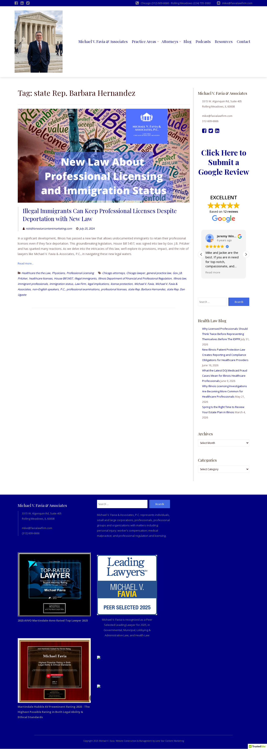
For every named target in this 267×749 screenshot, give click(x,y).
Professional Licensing (80, 273)
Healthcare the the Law (35, 273)
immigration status (61, 284)
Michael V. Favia (144, 284)
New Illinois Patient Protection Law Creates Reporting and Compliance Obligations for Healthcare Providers (225, 355)
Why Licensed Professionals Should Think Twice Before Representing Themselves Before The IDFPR (225, 334)
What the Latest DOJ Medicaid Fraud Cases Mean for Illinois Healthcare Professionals (224, 376)
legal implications (98, 284)
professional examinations (83, 289)
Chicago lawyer (135, 273)
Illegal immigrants (85, 278)
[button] (246, 254)
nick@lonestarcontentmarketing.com (49, 228)
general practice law (159, 273)
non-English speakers (45, 289)
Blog (187, 41)
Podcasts (203, 41)
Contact (243, 41)
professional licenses (113, 289)
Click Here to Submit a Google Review (223, 162)
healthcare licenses (40, 278)
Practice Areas (144, 41)
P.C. (62, 289)
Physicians (58, 273)
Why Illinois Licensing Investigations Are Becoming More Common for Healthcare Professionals (224, 391)
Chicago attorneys (113, 273)
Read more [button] (212, 272)
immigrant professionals (33, 284)
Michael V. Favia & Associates (103, 41)
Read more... (26, 263)
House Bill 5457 (63, 278)
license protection (122, 284)
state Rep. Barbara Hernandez (146, 289)
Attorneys (169, 41)
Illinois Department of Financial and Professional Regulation (135, 278)
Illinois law (179, 278)
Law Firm (80, 284)
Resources (224, 41)
